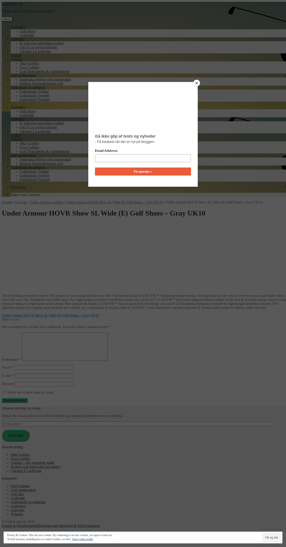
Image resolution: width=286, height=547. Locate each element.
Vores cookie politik (82, 539)
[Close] (196, 83)
